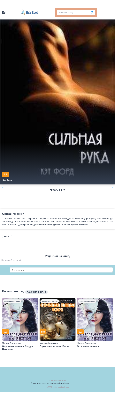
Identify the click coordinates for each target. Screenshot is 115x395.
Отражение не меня (88, 346)
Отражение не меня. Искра (54, 346)
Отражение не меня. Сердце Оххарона (17, 347)
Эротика (7, 236)
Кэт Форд (7, 180)
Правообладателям (57, 380)
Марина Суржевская (11, 343)
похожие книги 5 (36, 292)
